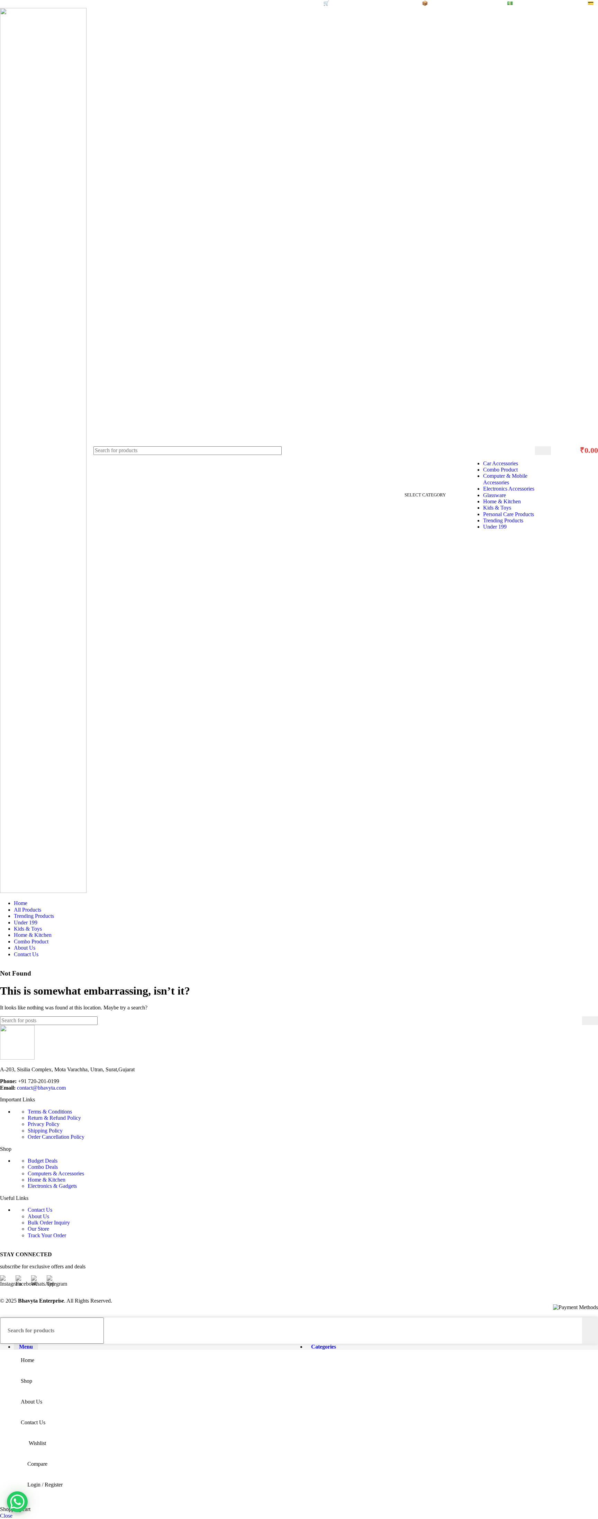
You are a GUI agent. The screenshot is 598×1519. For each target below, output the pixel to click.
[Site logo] (43, 891)
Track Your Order (47, 1235)
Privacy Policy (44, 1124)
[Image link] (17, 1058)
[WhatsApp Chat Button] (17, 1501)
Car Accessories (500, 463)
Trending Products (503, 520)
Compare (37, 1464)
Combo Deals (43, 1167)
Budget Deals (42, 1161)
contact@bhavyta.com (41, 1088)
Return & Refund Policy (54, 1118)
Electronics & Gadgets (52, 1186)
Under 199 (495, 527)
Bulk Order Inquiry (49, 1223)
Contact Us (40, 1210)
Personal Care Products (508, 514)
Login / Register (45, 1485)
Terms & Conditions (50, 1112)
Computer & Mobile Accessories (505, 479)
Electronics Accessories (508, 489)
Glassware (494, 495)
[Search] (543, 450)
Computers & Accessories (56, 1173)
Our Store (38, 1229)
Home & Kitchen (502, 501)
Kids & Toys (497, 508)
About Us (38, 1216)
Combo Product (500, 470)
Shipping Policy (45, 1131)
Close (6, 1516)
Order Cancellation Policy (56, 1137)
